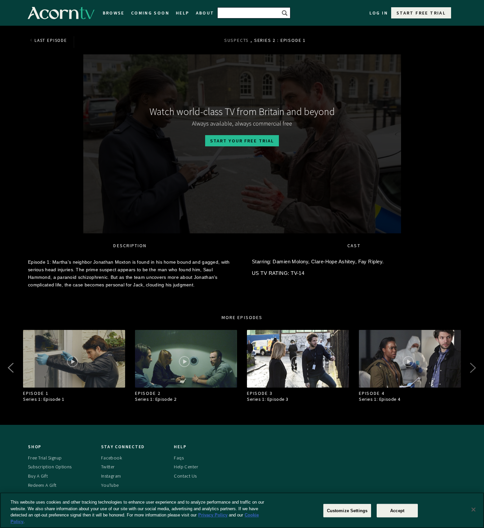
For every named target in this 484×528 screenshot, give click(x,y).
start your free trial (242, 141)
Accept (397, 510)
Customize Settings (347, 510)
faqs (179, 458)
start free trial (421, 13)
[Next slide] (472, 368)
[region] (242, 510)
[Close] (473, 509)
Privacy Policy (213, 515)
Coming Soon (150, 13)
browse (113, 13)
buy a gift (38, 476)
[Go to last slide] (11, 368)
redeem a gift (42, 485)
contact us (185, 476)
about (205, 13)
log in (378, 13)
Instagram (111, 476)
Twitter (108, 467)
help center (186, 467)
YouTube (110, 485)
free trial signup (45, 458)
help (182, 13)
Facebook (111, 458)
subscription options (50, 467)
